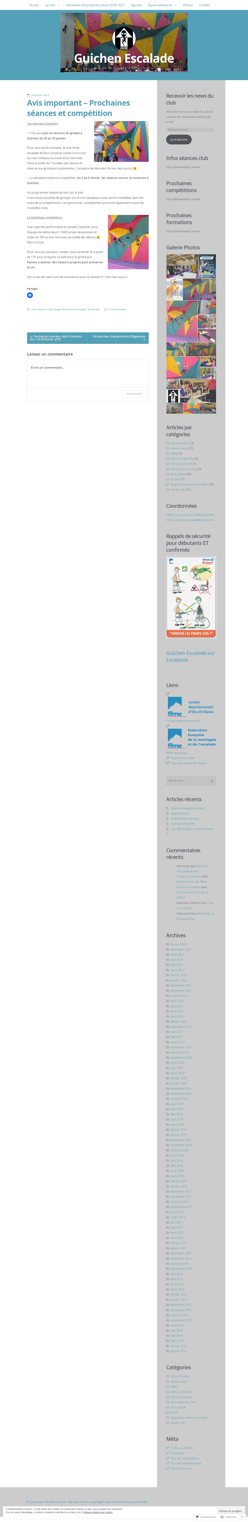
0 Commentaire (117, 309)
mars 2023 (177, 970)
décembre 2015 (180, 1305)
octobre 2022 (179, 996)
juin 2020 (176, 1068)
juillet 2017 (177, 1217)
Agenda (136, 5)
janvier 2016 (178, 1300)
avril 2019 (177, 1119)
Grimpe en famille (183, 824)
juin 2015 (176, 1330)
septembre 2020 (181, 1058)
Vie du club (93, 309)
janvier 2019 (178, 1135)
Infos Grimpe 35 (181, 459)
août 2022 (177, 1001)
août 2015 (177, 1325)
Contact (204, 5)
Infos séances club (42, 309)
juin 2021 (176, 1032)
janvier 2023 (178, 980)
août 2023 (177, 955)
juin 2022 (176, 1006)
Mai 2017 (176, 1228)
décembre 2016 (180, 1253)
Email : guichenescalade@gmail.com (190, 520)
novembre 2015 (181, 1310)
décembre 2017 (180, 1191)
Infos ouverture (181, 464)
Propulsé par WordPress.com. (46, 1502)
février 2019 (178, 1130)
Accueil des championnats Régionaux (119, 337)
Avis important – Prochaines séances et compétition (78, 107)
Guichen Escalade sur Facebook (190, 656)
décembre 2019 (180, 1089)
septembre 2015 (181, 1320)
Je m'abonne (179, 140)
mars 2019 (177, 1125)
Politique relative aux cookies (98, 1512)
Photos (188, 5)
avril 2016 (177, 1284)
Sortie (174, 479)
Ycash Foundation (189, 876)
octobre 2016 (179, 1264)
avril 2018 (177, 1171)
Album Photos (180, 443)
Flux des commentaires (186, 1463)
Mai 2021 (176, 1037)
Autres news (178, 448)
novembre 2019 (181, 1094)
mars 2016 (177, 1289)
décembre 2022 (180, 985)
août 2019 (177, 1104)
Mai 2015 (176, 1336)
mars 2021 (177, 1042)
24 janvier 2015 (40, 95)
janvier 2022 (178, 1021)
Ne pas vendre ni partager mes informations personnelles (107, 1502)
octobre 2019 (179, 1099)
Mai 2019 (176, 1114)
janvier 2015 (178, 1351)
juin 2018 (176, 1160)
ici (126, 277)
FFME (174, 454)
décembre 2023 (180, 949)
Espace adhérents (160, 5)
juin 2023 (176, 960)
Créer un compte (181, 1448)
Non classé (177, 474)
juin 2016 (176, 1274)
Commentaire (134, 393)
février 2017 (178, 1243)
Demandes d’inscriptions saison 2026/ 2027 (95, 5)
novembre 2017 (181, 1197)
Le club (50, 5)
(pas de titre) (179, 813)
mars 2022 (177, 1016)
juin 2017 (176, 1222)
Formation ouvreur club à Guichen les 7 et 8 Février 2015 (56, 337)
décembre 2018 (180, 1140)
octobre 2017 (179, 1202)
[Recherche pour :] (191, 781)
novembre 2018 (181, 1145)
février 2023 (178, 975)
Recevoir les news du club (190, 99)
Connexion (177, 1453)
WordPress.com (181, 1469)
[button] (182, 266)
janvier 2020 (178, 1083)
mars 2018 (177, 1176)
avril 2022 (177, 1011)
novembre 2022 (181, 991)
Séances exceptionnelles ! (188, 808)
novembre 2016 (181, 1259)
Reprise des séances (185, 819)
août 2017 (177, 1212)
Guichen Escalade (188, 887)
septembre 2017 (181, 1207)
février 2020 (178, 1078)
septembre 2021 (181, 1027)
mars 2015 (177, 1341)
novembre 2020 (181, 1047)
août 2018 (177, 1155)
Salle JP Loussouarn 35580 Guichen (190, 515)
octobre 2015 (179, 1315)
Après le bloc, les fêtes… (193, 882)
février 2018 (178, 1181)
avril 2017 (177, 1233)
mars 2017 (177, 1238)
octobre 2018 (179, 1150)
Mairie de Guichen (182, 758)
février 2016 (178, 1294)
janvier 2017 (178, 1248)
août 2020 (177, 1063)
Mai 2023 (176, 965)
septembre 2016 (181, 1269)
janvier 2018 (178, 1186)
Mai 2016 (176, 1279)
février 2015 (178, 1346)
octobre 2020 (179, 1052)
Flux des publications (184, 1458)
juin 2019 (176, 1109)
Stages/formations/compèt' (70, 309)
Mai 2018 (176, 1166)
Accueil (34, 5)
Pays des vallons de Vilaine (188, 763)
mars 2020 (177, 1073)
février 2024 (178, 944)
